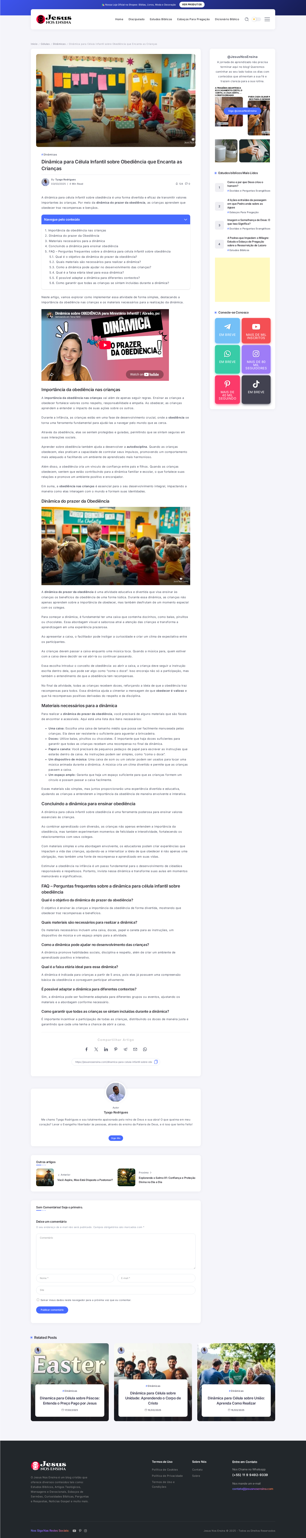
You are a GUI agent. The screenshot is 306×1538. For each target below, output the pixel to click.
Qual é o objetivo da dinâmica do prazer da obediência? (96, 256)
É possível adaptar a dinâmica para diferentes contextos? (98, 278)
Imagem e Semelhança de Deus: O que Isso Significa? (248, 221)
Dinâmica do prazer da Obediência (74, 235)
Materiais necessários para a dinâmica (77, 241)
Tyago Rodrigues (65, 179)
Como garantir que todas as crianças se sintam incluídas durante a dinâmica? (112, 283)
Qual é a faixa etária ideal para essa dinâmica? (90, 272)
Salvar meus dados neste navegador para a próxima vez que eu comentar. (86, 1300)
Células (45, 43)
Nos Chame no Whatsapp (249, 1469)
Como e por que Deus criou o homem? (245, 183)
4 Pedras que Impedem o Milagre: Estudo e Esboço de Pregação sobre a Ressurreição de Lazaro (248, 241)
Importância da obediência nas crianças (77, 230)
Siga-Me (116, 1138)
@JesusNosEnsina (242, 57)
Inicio (34, 43)
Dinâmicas (59, 43)
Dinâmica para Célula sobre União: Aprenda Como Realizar (236, 1400)
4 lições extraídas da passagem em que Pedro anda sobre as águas (247, 203)
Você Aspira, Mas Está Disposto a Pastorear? (85, 1180)
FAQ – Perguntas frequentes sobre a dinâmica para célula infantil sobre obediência (110, 251)
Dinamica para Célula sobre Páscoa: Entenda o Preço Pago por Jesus (70, 1400)
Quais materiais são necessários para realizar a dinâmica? (98, 262)
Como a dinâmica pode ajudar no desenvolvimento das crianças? (103, 267)
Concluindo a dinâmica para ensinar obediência (83, 246)
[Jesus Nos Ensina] (54, 19)
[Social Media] (227, 330)
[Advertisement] (242, 280)
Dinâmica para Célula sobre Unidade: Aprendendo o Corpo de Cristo (153, 1398)
